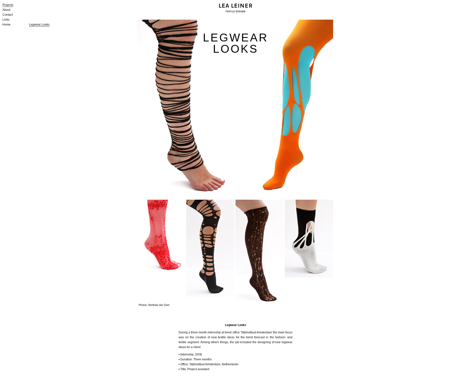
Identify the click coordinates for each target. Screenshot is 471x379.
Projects (7, 5)
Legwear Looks (39, 24)
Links (6, 19)
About (6, 10)
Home (6, 24)
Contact (7, 14)
